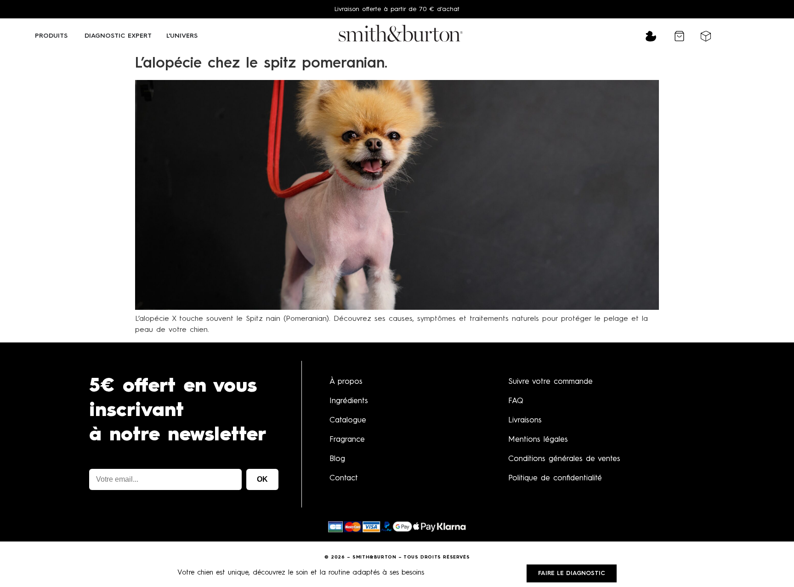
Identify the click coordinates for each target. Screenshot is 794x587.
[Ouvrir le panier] (679, 36)
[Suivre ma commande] (705, 35)
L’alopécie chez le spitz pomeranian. (261, 64)
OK (262, 479)
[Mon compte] (650, 37)
